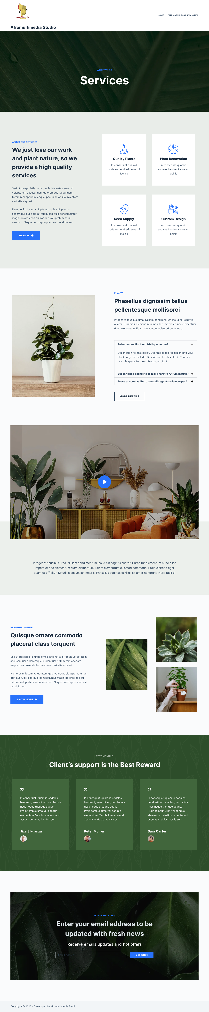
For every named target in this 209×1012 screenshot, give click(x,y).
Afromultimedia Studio (33, 27)
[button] (155, 344)
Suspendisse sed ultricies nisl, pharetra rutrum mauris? (153, 373)
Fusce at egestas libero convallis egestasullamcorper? (152, 381)
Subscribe (142, 954)
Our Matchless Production (183, 15)
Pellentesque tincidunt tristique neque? (143, 344)
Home (161, 15)
